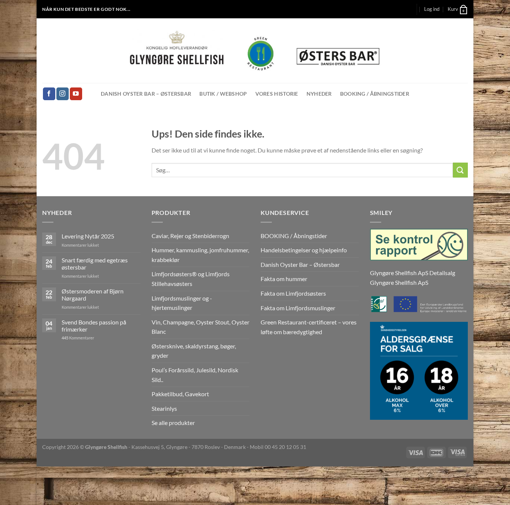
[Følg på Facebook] (49, 93)
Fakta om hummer (284, 278)
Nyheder (319, 93)
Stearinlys (164, 408)
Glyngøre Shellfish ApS (399, 282)
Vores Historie (276, 93)
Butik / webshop (223, 93)
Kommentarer (78, 337)
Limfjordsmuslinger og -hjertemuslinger (182, 303)
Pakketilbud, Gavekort (180, 393)
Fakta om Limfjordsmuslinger (298, 307)
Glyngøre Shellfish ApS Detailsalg (412, 272)
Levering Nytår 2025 (88, 236)
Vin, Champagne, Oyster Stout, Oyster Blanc (200, 326)
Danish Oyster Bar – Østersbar (146, 93)
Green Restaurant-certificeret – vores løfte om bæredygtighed (309, 326)
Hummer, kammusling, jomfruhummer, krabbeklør (200, 254)
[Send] (460, 170)
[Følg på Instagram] (62, 93)
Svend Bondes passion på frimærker (94, 325)
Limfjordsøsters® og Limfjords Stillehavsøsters (191, 278)
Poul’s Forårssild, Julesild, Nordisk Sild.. (195, 374)
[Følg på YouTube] (76, 93)
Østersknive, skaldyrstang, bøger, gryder (194, 350)
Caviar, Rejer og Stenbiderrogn (190, 235)
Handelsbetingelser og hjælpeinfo (304, 249)
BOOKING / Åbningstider (374, 93)
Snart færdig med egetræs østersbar (95, 263)
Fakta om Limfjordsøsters (293, 293)
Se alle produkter (173, 422)
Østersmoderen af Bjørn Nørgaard (93, 294)
